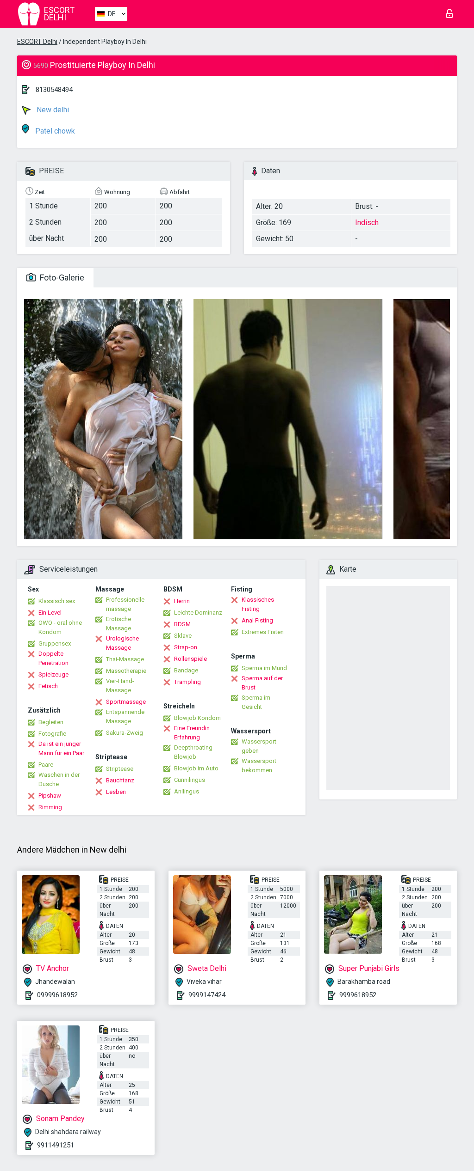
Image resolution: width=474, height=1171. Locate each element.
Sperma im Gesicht (256, 702)
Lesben (116, 791)
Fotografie (52, 733)
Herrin (182, 601)
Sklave (183, 635)
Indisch (367, 222)
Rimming (50, 807)
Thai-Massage (125, 659)
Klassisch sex (56, 601)
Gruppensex (54, 643)
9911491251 (55, 1145)
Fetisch (48, 686)
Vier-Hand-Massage (120, 685)
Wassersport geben (259, 746)
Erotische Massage (118, 624)
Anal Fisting (257, 620)
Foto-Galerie (61, 277)
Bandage (186, 670)
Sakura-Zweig (124, 732)
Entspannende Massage (125, 716)
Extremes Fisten (263, 631)
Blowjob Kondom (197, 717)
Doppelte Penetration (53, 658)
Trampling (187, 681)
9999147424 (206, 995)
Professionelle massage (125, 604)
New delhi (52, 109)
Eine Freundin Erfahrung (192, 733)
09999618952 (57, 995)
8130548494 (54, 89)
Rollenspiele (190, 658)
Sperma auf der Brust (262, 683)
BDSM (182, 624)
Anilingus (186, 791)
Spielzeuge (53, 674)
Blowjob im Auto (196, 768)
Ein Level (50, 612)
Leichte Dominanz (198, 612)
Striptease (119, 768)
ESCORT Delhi (37, 41)
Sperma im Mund (264, 668)
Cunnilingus (189, 779)
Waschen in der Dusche (59, 779)
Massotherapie (126, 670)
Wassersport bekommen (259, 765)
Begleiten (50, 722)
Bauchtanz (120, 780)
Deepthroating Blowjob (193, 752)
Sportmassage (126, 701)
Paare (45, 764)
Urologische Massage (122, 643)
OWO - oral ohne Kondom (60, 627)
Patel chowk (54, 131)
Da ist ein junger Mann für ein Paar (61, 748)
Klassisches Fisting (258, 604)
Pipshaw (49, 795)
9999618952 (357, 995)
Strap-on (185, 647)
